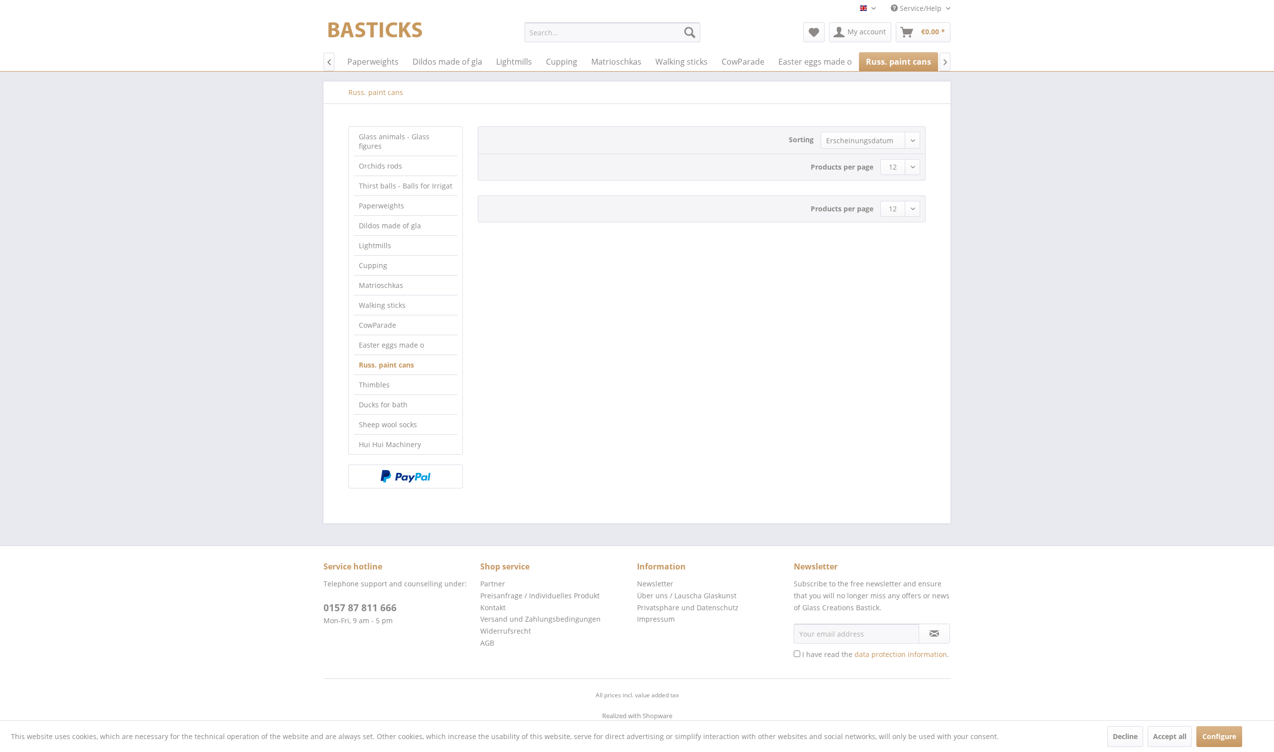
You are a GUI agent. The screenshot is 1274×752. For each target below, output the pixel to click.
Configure (1219, 736)
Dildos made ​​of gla (390, 225)
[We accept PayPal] (405, 476)
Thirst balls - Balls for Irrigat (405, 185)
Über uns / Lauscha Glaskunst (687, 595)
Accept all (1169, 736)
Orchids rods (380, 166)
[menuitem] (612, 32)
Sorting (801, 139)
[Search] (689, 32)
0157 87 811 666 (360, 607)
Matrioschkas (381, 285)
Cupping (373, 265)
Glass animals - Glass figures (394, 141)
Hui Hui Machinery (390, 444)
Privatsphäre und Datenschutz (688, 607)
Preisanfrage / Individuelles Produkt (540, 595)
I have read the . (875, 654)
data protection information (900, 654)
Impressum (656, 619)
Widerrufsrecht (505, 631)
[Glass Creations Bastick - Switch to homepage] (375, 34)
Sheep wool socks (388, 424)
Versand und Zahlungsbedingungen (540, 619)
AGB (487, 643)
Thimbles (374, 384)
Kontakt (493, 607)
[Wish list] (814, 32)
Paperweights (381, 205)
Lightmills (375, 245)
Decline (1125, 736)
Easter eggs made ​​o (391, 345)
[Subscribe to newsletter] (934, 634)
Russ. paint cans (386, 365)
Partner (492, 583)
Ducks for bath (383, 404)
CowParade (377, 325)
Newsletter (655, 583)
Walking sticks (382, 305)
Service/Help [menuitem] (921, 8)
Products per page (842, 167)
